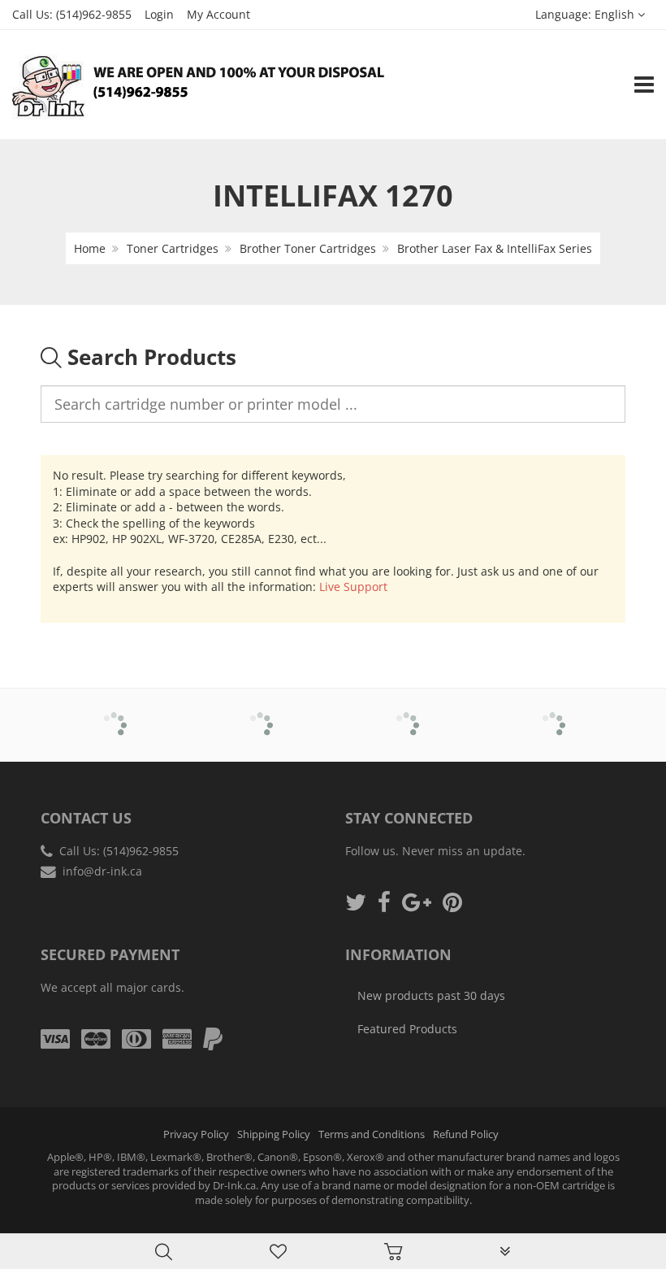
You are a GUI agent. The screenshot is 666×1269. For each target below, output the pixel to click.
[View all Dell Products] (406, 714)
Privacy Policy (196, 1134)
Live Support (353, 586)
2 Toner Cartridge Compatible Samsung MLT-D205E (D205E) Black (164, 1227)
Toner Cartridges (172, 248)
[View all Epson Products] (553, 714)
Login (159, 14)
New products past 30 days (431, 995)
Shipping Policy (273, 1134)
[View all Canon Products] (260, 714)
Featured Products (407, 1028)
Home (90, 248)
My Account (218, 14)
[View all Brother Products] (114, 714)
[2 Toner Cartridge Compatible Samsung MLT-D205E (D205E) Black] (45, 1229)
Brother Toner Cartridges (308, 248)
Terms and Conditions (371, 1134)
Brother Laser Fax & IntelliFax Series (494, 248)
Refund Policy (466, 1134)
